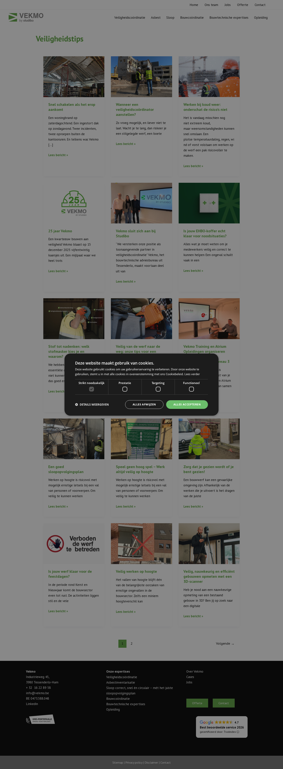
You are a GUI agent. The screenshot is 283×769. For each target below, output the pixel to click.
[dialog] (141, 384)
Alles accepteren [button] (187, 404)
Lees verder (192, 374)
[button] (92, 404)
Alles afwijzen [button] (144, 404)
